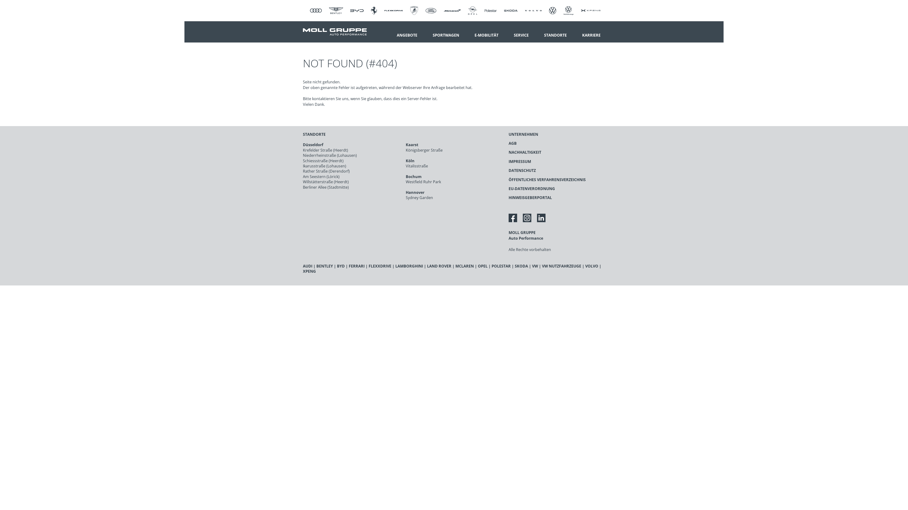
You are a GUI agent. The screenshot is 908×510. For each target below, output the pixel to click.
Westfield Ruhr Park (423, 181)
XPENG (309, 271)
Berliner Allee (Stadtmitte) (326, 187)
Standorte (555, 35)
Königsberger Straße (424, 150)
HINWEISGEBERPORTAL (530, 197)
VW (535, 266)
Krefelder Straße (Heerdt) (325, 150)
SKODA (521, 266)
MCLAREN (464, 266)
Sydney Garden (419, 197)
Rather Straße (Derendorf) (326, 171)
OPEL (483, 266)
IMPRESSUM (520, 161)
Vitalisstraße (417, 166)
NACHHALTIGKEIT (525, 152)
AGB (513, 143)
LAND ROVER (439, 266)
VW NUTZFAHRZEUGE (561, 266)
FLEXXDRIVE (380, 266)
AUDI (307, 266)
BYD (341, 266)
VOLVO (591, 266)
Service (521, 35)
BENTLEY (324, 266)
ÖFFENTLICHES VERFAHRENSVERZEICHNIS (547, 179)
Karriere (591, 35)
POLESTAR (501, 266)
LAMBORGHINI (409, 266)
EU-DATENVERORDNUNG (532, 188)
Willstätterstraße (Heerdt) (326, 181)
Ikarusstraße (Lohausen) (324, 166)
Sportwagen (446, 35)
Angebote (407, 35)
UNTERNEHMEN (523, 134)
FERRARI (357, 266)
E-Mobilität (486, 35)
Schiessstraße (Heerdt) (323, 160)
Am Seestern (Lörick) (321, 176)
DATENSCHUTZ (522, 170)
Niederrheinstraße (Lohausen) (330, 155)
